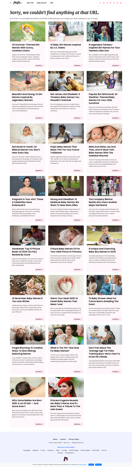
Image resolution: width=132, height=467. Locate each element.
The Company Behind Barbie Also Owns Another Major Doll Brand (103, 202)
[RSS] (120, 3)
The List (104, 450)
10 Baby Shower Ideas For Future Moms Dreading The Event (103, 301)
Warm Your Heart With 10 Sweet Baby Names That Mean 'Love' (64, 301)
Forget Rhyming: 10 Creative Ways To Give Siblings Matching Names (27, 351)
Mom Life (30, 3)
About (55, 439)
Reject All (98, 464)
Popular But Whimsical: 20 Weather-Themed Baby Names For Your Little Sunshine (103, 98)
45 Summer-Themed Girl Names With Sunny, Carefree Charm (26, 48)
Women (60, 453)
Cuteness (50, 450)
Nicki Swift (95, 450)
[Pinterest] (107, 3)
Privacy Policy (74, 439)
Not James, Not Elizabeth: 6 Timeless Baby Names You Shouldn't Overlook (65, 97)
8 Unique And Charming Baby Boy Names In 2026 (102, 250)
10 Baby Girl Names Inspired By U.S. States (65, 46)
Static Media (57, 442)
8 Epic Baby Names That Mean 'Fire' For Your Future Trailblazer (64, 150)
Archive (63, 439)
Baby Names (42, 3)
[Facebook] (100, 3)
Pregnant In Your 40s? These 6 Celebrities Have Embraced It (27, 202)
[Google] (117, 3)
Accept (91, 464)
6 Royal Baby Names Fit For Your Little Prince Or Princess (66, 250)
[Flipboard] (110, 3)
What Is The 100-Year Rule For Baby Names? (64, 349)
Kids (51, 3)
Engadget (26, 450)
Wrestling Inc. (70, 453)
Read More (39, 65)
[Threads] (114, 3)
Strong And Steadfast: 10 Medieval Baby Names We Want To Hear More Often (64, 202)
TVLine (42, 450)
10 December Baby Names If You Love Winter (27, 299)
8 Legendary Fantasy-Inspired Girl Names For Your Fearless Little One (104, 48)
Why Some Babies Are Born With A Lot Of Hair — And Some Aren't (27, 403)
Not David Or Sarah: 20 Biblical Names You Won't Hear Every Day (26, 150)
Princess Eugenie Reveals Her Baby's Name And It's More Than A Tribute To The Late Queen (65, 404)
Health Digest (74, 450)
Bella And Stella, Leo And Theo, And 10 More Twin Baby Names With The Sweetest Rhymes (102, 151)
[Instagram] (103, 3)
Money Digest (85, 450)
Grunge (64, 450)
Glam (58, 450)
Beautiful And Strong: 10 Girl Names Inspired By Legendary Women (27, 97)
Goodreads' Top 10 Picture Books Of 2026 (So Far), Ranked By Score (26, 252)
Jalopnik (35, 450)
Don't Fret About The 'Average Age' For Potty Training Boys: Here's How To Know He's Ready (104, 352)
